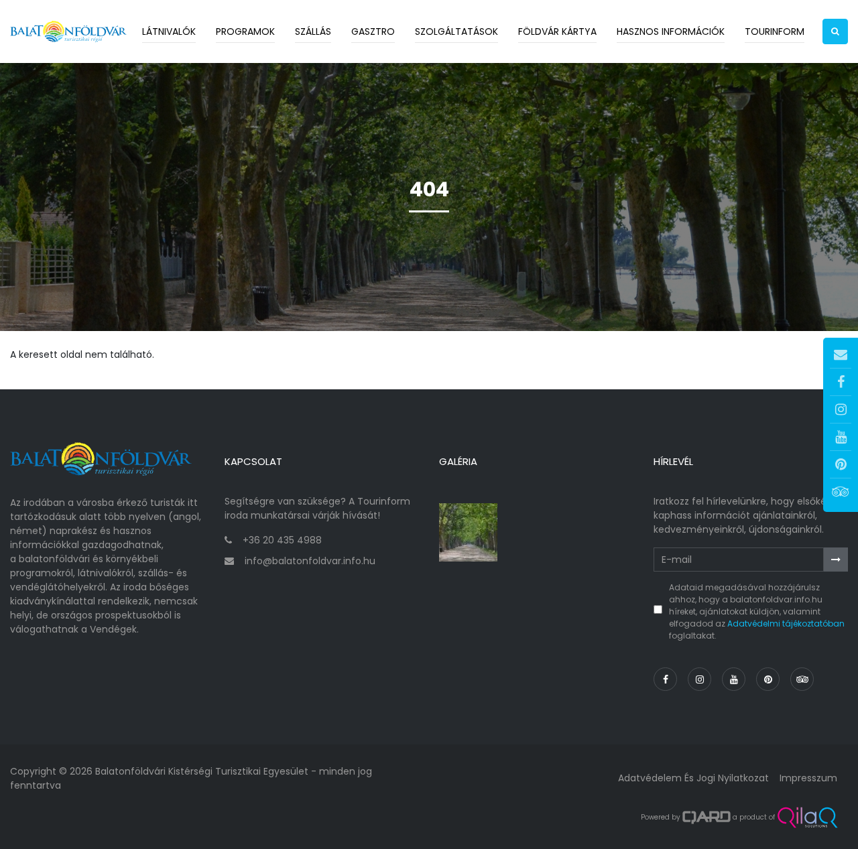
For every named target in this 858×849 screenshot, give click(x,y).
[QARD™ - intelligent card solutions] (706, 817)
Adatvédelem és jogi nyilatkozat (693, 778)
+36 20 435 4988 (282, 540)
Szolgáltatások (456, 31)
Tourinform (774, 31)
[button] (835, 31)
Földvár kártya (557, 31)
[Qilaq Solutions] (807, 817)
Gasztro (373, 31)
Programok (245, 31)
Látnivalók (169, 31)
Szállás (313, 31)
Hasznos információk (671, 31)
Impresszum (808, 778)
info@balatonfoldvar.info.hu (310, 561)
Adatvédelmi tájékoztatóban (786, 623)
